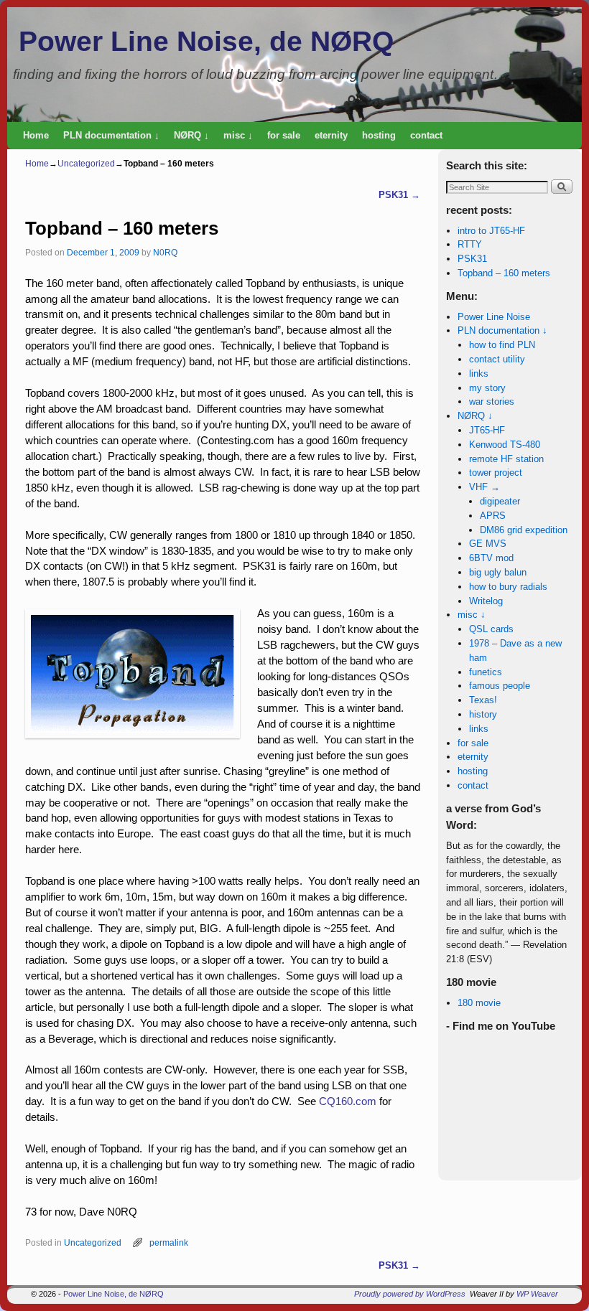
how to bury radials (508, 586)
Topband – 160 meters (504, 273)
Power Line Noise (494, 316)
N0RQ (165, 252)
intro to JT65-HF (491, 230)
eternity (331, 135)
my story (487, 387)
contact (426, 135)
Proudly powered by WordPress (409, 1293)
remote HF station (506, 459)
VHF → (484, 486)
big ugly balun (498, 572)
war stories (491, 401)
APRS (493, 515)
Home (36, 135)
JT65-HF (487, 430)
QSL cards (491, 629)
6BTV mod (491, 558)
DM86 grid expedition (523, 530)
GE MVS (487, 543)
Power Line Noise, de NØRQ (206, 41)
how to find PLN (502, 344)
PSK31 (399, 194)
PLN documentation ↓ (111, 135)
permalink (168, 1242)
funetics (485, 672)
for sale (283, 135)
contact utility (497, 359)
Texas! (483, 700)
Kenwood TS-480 (504, 444)
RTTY (470, 244)
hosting (379, 135)
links (478, 373)
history (483, 714)
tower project (495, 472)
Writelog (486, 601)
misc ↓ (238, 135)
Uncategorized (86, 164)
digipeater (500, 501)
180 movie (479, 1002)
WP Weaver (537, 1293)
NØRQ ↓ (191, 135)
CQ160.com (347, 1101)
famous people (499, 685)
